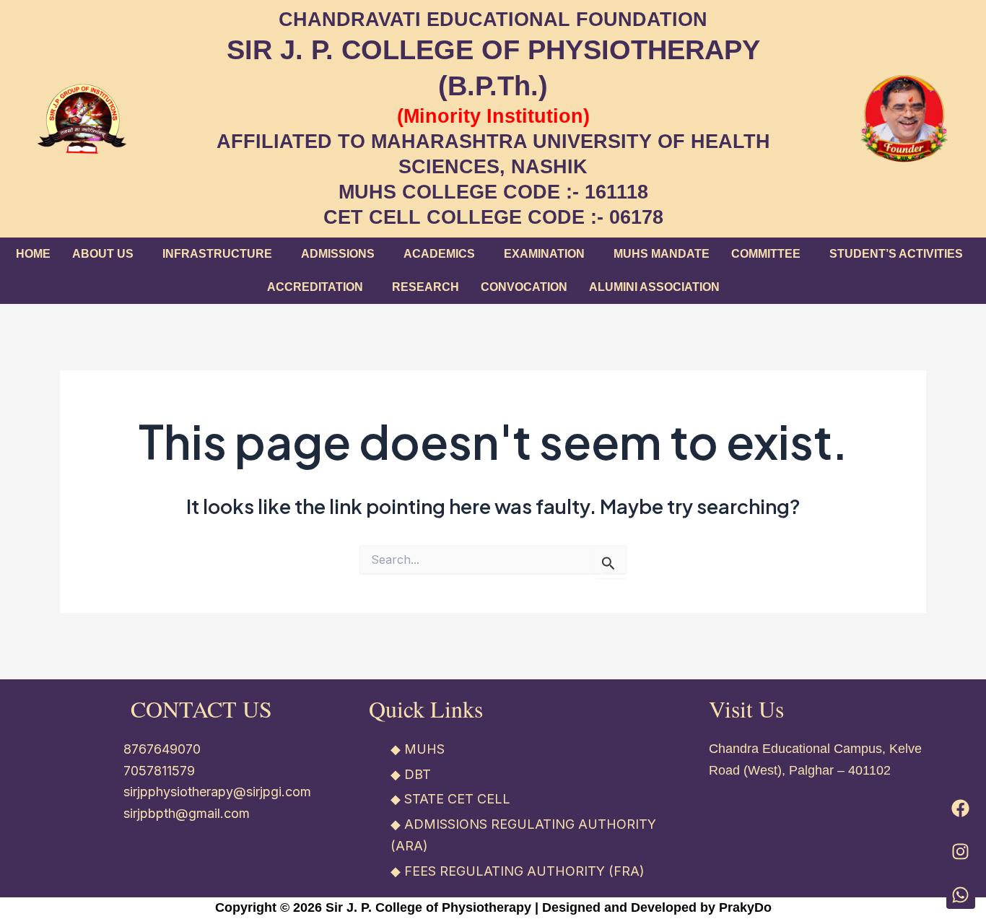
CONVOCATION (524, 287)
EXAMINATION (544, 254)
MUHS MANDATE (662, 254)
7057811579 (159, 770)
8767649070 (162, 749)
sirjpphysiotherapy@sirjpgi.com (217, 791)
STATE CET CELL (457, 798)
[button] (106, 254)
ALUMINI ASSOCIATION (654, 287)
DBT (417, 774)
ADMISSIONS (338, 254)
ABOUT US (103, 254)
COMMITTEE (765, 254)
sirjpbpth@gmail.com (186, 813)
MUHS (424, 749)
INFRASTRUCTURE (217, 254)
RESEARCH (425, 287)
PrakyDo (745, 907)
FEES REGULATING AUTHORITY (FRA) (524, 871)
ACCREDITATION (315, 287)
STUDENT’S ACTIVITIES (896, 254)
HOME (33, 254)
